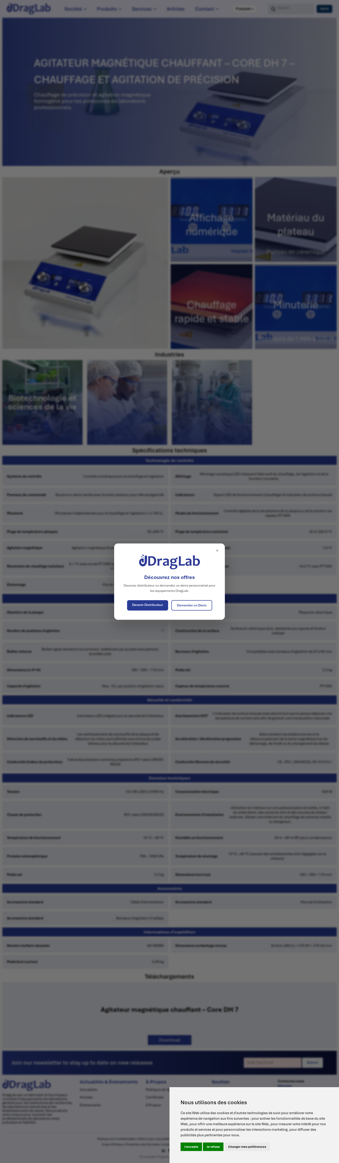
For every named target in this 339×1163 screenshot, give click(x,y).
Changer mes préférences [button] (247, 1147)
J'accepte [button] (191, 1147)
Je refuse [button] (213, 1147)
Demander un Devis (192, 605)
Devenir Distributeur (147, 605)
